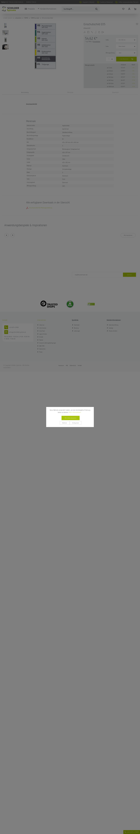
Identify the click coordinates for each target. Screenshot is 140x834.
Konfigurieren (75, 423)
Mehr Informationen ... (75, 412)
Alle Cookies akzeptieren (70, 418)
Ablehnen (64, 423)
